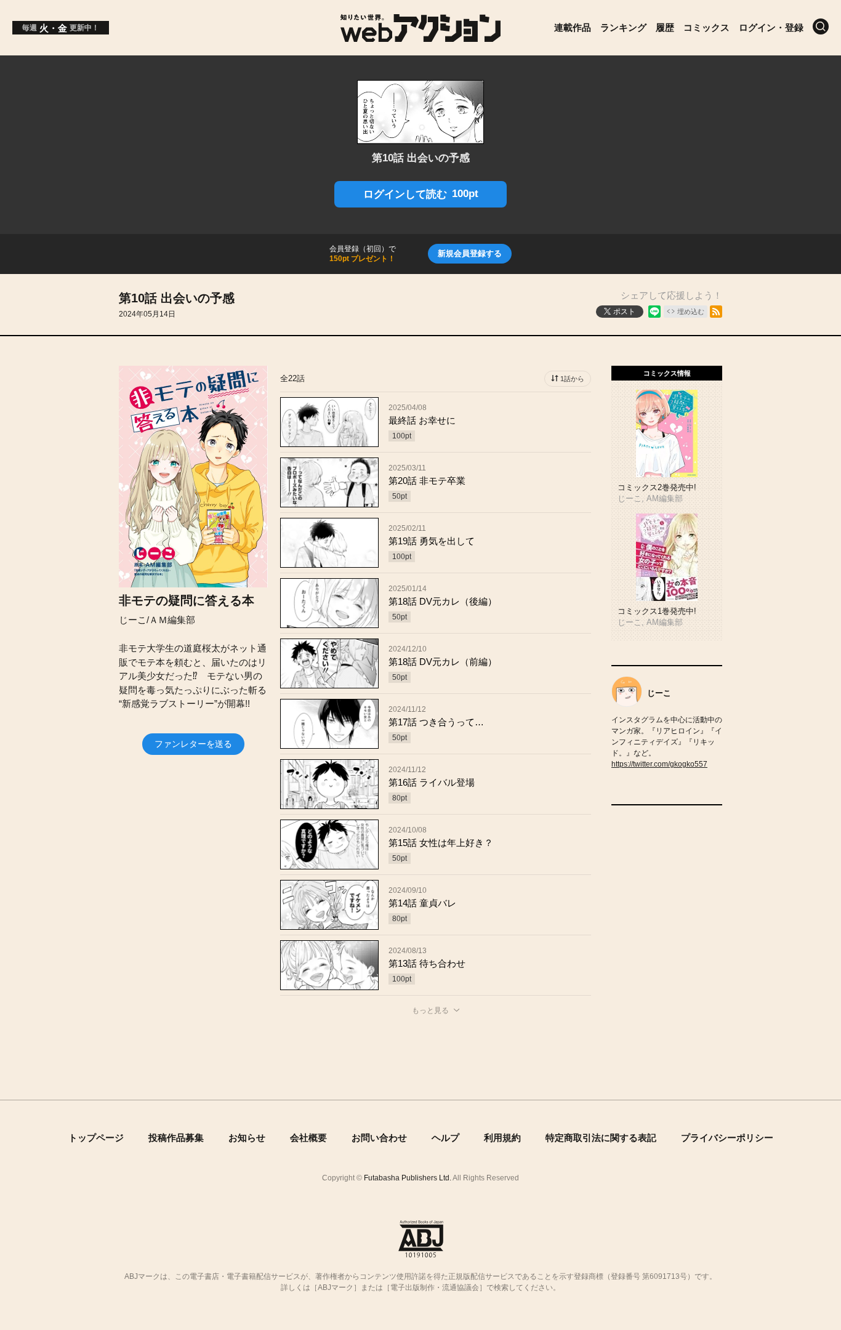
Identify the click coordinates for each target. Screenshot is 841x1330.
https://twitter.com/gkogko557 (659, 764)
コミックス (706, 27)
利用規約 (502, 1137)
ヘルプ (445, 1137)
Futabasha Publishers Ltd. (407, 1178)
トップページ (96, 1137)
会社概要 (308, 1137)
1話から (572, 378)
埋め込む (690, 311)
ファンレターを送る (193, 744)
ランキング (623, 27)
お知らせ (246, 1137)
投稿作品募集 (176, 1137)
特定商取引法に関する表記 (600, 1137)
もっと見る (430, 1010)
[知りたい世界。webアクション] (420, 35)
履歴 (665, 27)
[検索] (821, 26)
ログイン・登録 (771, 27)
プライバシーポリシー (727, 1137)
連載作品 (572, 27)
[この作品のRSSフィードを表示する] (716, 311)
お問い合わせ (379, 1137)
